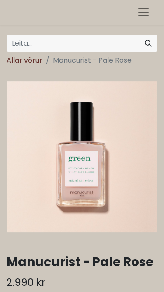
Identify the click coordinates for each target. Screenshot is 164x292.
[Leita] (148, 43)
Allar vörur (24, 60)
